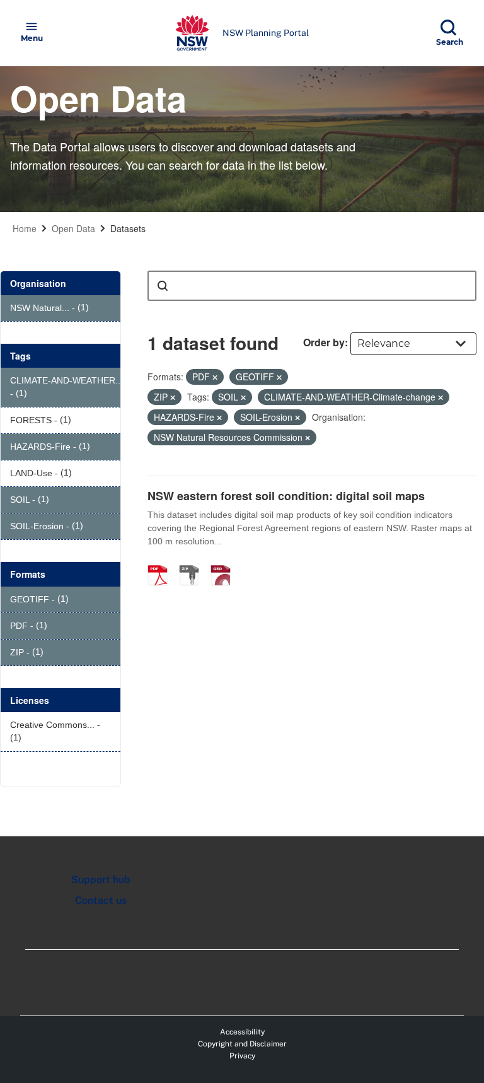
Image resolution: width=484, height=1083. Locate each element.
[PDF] (161, 562)
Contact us (101, 900)
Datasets (128, 228)
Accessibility (242, 1031)
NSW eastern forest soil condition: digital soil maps (286, 496)
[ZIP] (193, 562)
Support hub (100, 880)
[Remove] (214, 377)
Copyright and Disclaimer (242, 1043)
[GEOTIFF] (224, 562)
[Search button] (162, 286)
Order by (324, 342)
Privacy (242, 1055)
